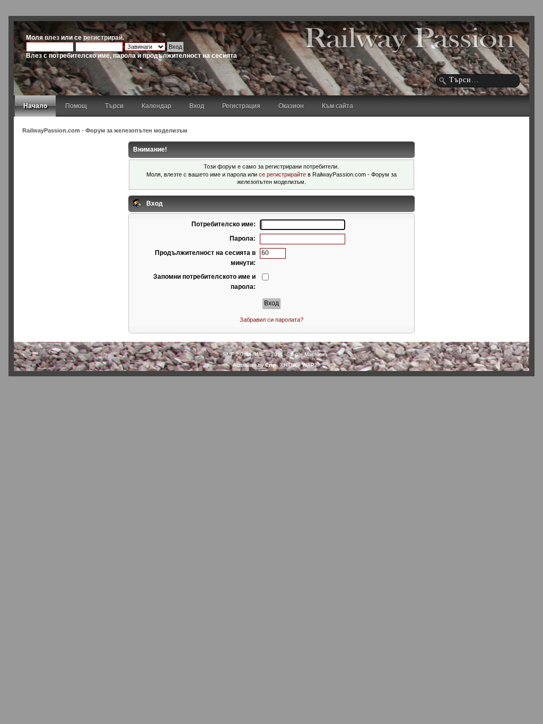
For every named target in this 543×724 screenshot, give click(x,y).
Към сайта (337, 106)
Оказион (291, 106)
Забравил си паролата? (271, 319)
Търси (114, 106)
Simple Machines (307, 354)
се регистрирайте (282, 174)
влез (52, 37)
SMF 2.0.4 (235, 354)
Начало (35, 106)
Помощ (76, 106)
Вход (196, 106)
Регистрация (241, 106)
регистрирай (102, 37)
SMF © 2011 (268, 354)
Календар (156, 106)
